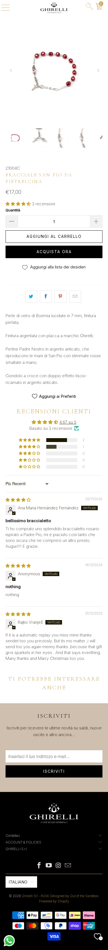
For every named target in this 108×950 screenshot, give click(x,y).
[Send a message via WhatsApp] (9, 940)
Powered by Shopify (54, 901)
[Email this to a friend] (75, 296)
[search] (89, 7)
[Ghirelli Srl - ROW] (54, 7)
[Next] (97, 71)
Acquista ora (54, 251)
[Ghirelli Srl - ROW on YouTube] (49, 866)
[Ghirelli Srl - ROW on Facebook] (39, 866)
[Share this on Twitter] (31, 296)
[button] (18, 203)
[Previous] (10, 71)
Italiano (18, 882)
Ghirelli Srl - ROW (35, 896)
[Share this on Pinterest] (60, 296)
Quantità (13, 210)
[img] (18, 499)
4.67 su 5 (67, 422)
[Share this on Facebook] (46, 296)
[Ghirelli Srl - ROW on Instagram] (59, 866)
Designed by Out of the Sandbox (74, 896)
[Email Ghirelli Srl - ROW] (68, 866)
